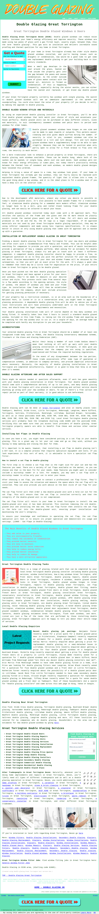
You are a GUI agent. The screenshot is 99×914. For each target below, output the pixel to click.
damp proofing (9, 783)
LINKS (70, 18)
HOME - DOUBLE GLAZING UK (49, 887)
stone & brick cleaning (46, 785)
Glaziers (91, 838)
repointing (22, 799)
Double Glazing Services (66, 845)
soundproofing (80, 791)
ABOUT (76, 18)
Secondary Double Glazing (72, 838)
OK (95, 913)
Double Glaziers (46, 843)
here (56, 723)
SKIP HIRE (43, 791)
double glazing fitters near (41, 665)
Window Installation (12, 853)
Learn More (86, 913)
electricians (40, 796)
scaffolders (8, 791)
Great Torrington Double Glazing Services (33, 728)
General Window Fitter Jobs (16, 863)
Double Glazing (88, 851)
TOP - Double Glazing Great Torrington (22, 875)
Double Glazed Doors (12, 845)
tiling (5, 796)
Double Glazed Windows (36, 853)
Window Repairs (88, 843)
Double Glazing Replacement (16, 840)
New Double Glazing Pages (16, 895)
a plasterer (64, 788)
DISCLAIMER (92, 18)
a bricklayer (67, 793)
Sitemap (3, 895)
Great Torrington (51, 408)
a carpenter (48, 783)
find (10, 707)
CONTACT (83, 18)
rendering (61, 799)
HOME (63, 18)
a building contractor (26, 793)
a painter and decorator (16, 788)
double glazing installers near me (76, 660)
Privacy (95, 895)
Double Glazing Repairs (44, 848)
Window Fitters (16, 838)
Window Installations (53, 840)
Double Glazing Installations (41, 838)
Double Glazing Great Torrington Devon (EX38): (27, 37)
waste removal (79, 796)
